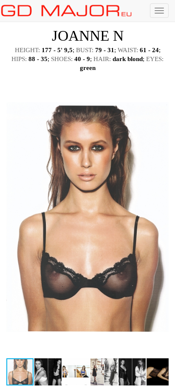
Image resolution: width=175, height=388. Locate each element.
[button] (161, 85)
